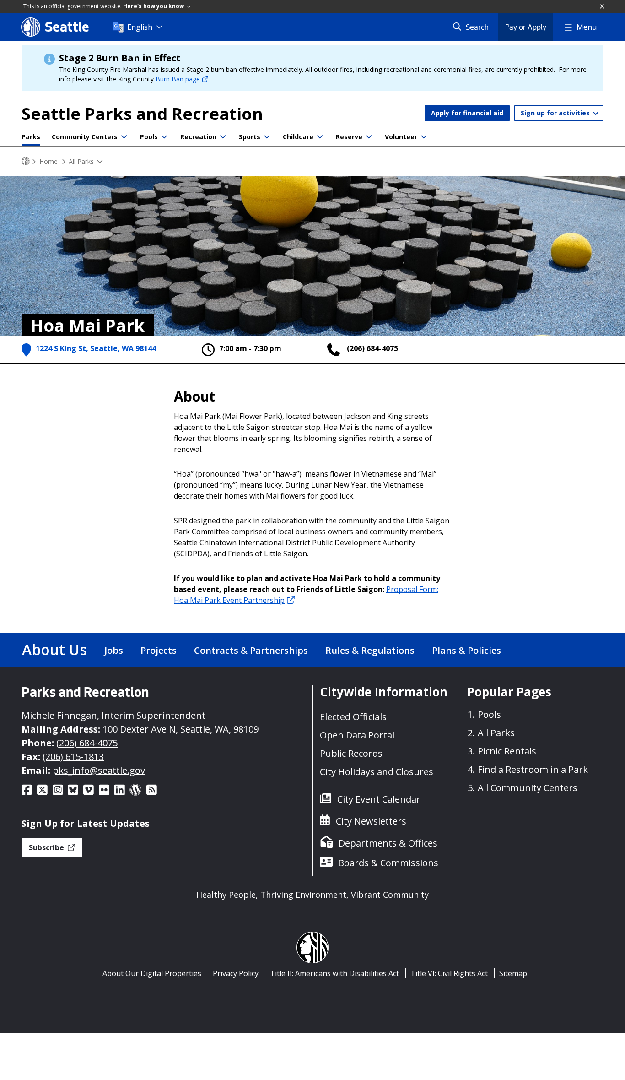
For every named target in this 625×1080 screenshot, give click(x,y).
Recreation (198, 136)
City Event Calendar (378, 799)
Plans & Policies (466, 650)
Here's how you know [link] (154, 6)
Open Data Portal (357, 735)
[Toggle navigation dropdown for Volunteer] (423, 136)
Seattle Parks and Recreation (142, 114)
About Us (54, 649)
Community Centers (85, 136)
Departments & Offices (388, 843)
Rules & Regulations (370, 650)
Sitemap (513, 973)
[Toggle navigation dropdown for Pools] (164, 136)
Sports (249, 136)
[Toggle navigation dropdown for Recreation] (222, 136)
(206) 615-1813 (73, 756)
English (139, 27)
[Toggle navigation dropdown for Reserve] (368, 136)
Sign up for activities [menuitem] (556, 113)
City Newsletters (371, 821)
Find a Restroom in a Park (533, 769)
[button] (602, 6)
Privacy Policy (236, 973)
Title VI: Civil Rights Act (449, 973)
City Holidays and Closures (376, 771)
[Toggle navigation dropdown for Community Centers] (124, 136)
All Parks (81, 161)
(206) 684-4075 (372, 348)
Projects (158, 650)
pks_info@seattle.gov (99, 770)
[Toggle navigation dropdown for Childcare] (319, 136)
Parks (31, 136)
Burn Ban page (178, 79)
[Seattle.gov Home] (26, 161)
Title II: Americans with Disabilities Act (334, 973)
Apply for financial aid (467, 113)
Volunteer (401, 136)
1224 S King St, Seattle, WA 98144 (96, 348)
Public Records (351, 753)
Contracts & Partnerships (251, 650)
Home (48, 161)
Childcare (298, 136)
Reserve (349, 136)
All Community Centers (527, 788)
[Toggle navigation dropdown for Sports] (266, 136)
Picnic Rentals (507, 751)
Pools (149, 136)
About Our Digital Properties (151, 973)
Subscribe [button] (47, 847)
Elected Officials (353, 717)
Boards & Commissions (388, 863)
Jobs (113, 650)
